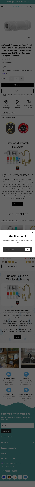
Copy (27, 250)
